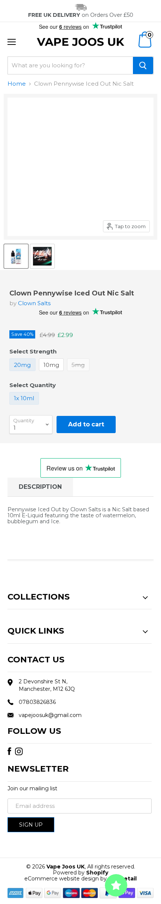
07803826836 (37, 702)
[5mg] (79, 372)
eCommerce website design (61, 878)
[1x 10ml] (25, 406)
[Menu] (11, 41)
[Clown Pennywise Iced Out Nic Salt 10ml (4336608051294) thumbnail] (16, 256)
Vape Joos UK (65, 866)
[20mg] (23, 372)
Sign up (31, 824)
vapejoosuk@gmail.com (50, 715)
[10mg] (52, 372)
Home (16, 83)
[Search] (143, 65)
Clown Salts (34, 303)
